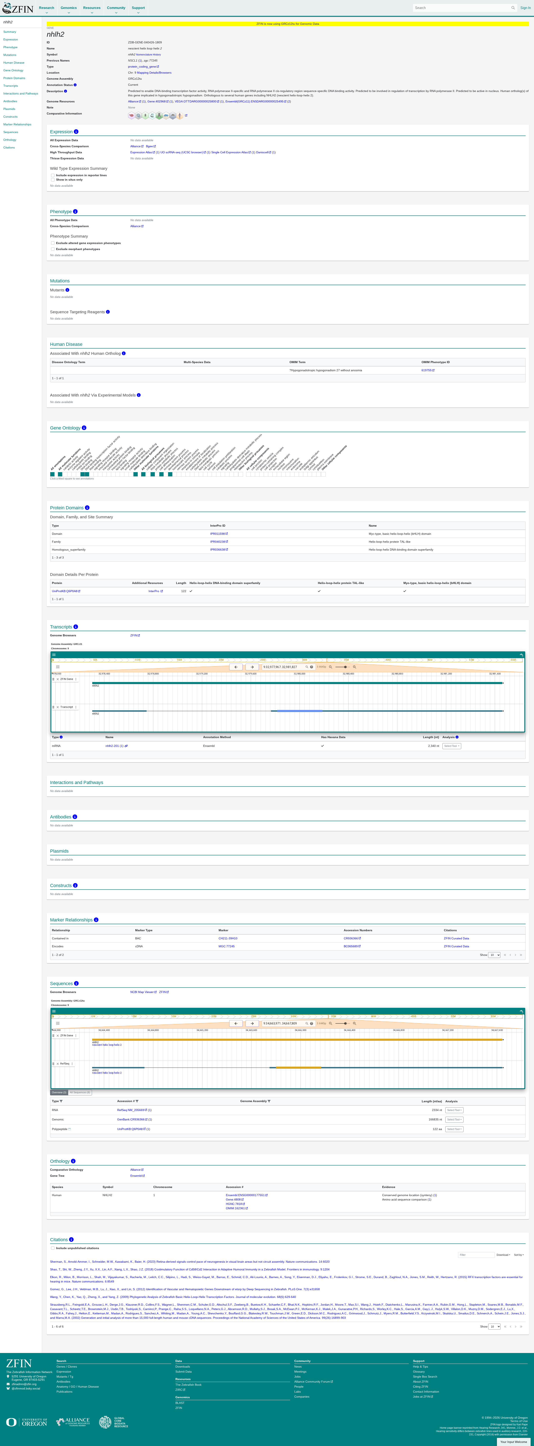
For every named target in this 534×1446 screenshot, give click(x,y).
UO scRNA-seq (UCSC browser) (181, 152)
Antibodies (63, 1381)
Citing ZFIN (420, 1386)
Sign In (525, 8)
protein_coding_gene (142, 66)
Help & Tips (420, 1366)
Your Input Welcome (513, 1441)
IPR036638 (217, 549)
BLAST (180, 1402)
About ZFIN (420, 1381)
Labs (297, 1391)
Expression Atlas (141, 152)
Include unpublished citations (77, 1248)
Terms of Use (519, 1421)
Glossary (419, 1371)
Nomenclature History (148, 54)
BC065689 (351, 946)
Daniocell (262, 152)
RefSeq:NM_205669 (130, 1110)
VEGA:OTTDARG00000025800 (195, 101)
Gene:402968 (156, 101)
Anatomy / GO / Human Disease (78, 1386)
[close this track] (57, 679)
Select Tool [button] (450, 746)
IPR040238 (217, 541)
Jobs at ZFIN (421, 1396)
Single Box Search (425, 1376)
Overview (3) (59, 1092)
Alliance (133, 101)
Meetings (300, 1371)
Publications (64, 1391)
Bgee (149, 146)
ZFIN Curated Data (456, 938)
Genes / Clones (67, 1366)
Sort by (518, 1254)
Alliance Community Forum (312, 1381)
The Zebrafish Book (188, 1384)
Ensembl (136, 1175)
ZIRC (178, 1389)
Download (502, 1254)
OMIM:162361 (235, 1208)
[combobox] (465, 8)
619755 (427, 370)
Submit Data (183, 1371)
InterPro (154, 591)
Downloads (182, 1366)
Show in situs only (69, 179)
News (298, 1366)
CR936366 (351, 938)
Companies (301, 1396)
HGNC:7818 (234, 1204)
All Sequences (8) (80, 1092)
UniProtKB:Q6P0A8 (64, 591)
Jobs (297, 1376)
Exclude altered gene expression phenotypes (88, 243)
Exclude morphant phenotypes (78, 249)
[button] (61, 1101)
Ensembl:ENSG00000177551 (245, 1195)
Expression (64, 1371)
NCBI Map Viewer (142, 992)
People (299, 1386)
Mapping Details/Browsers (154, 72)
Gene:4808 (233, 1199)
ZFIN (133, 635)
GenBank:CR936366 (131, 1119)
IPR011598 (217, 533)
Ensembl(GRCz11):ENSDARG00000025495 (254, 101)
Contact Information (426, 1391)
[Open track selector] (59, 666)
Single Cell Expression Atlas (229, 152)
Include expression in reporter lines (81, 175)
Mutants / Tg (65, 1376)
